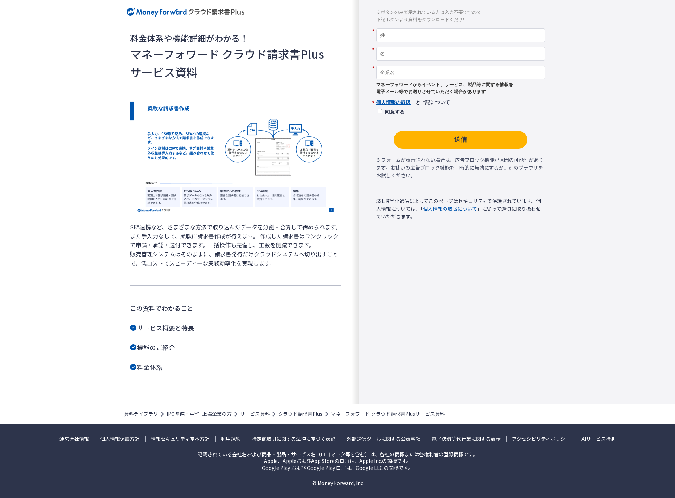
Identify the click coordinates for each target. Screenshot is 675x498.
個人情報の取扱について (450, 208)
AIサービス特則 (598, 438)
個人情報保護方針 (120, 438)
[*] (460, 26)
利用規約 (230, 438)
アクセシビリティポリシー (541, 438)
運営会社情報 (74, 438)
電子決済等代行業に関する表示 (466, 438)
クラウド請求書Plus (300, 413)
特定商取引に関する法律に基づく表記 (293, 438)
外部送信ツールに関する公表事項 (383, 438)
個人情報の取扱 (393, 102)
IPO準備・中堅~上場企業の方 (199, 413)
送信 (460, 139)
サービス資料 (255, 413)
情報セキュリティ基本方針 (180, 438)
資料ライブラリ (141, 413)
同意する (395, 111)
